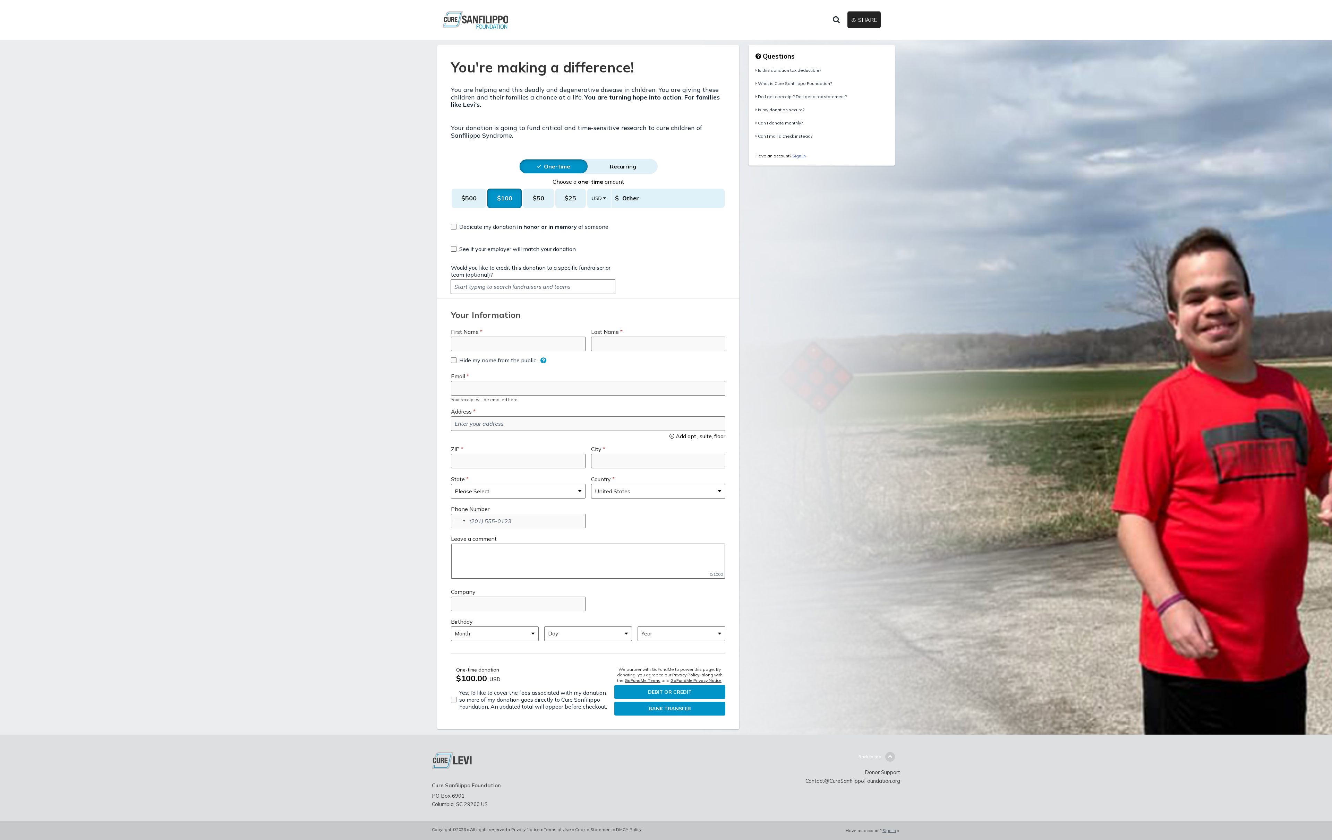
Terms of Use (557, 829)
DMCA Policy (628, 829)
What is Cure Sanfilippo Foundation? (795, 83)
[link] (494, 20)
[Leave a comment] (588, 561)
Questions (778, 56)
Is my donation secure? (781, 109)
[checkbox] (529, 227)
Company (463, 591)
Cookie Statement (593, 829)
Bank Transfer (670, 708)
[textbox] (533, 286)
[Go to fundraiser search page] (836, 20)
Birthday (462, 621)
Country (601, 479)
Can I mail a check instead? (785, 136)
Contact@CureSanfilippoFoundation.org (852, 781)
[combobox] (459, 521)
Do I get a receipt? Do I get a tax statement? (802, 96)
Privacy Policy (685, 674)
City (596, 448)
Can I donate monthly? (780, 122)
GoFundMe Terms (642, 680)
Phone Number (470, 508)
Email (458, 376)
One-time (557, 166)
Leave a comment (474, 538)
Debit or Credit (670, 692)
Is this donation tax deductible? (789, 70)
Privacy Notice (525, 829)
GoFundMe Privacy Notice (696, 680)
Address (461, 411)
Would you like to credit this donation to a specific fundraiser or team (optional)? (530, 271)
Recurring (623, 166)
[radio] (557, 166)
